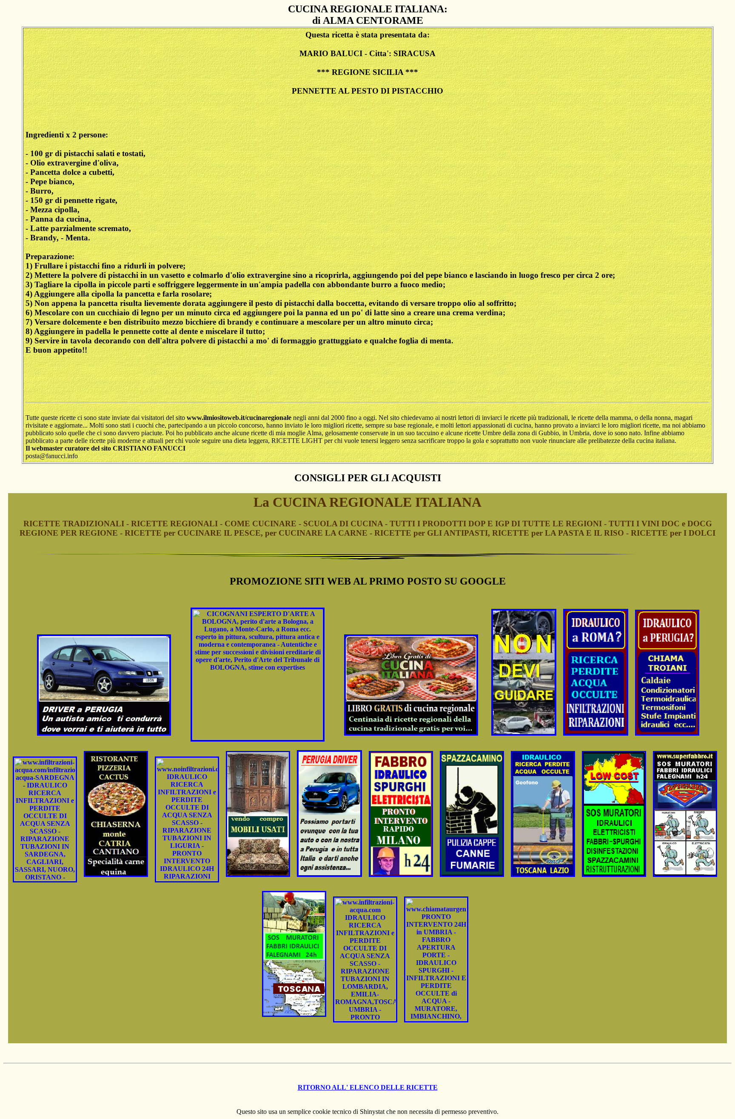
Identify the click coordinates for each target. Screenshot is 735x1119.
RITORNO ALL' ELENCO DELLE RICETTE (368, 1087)
